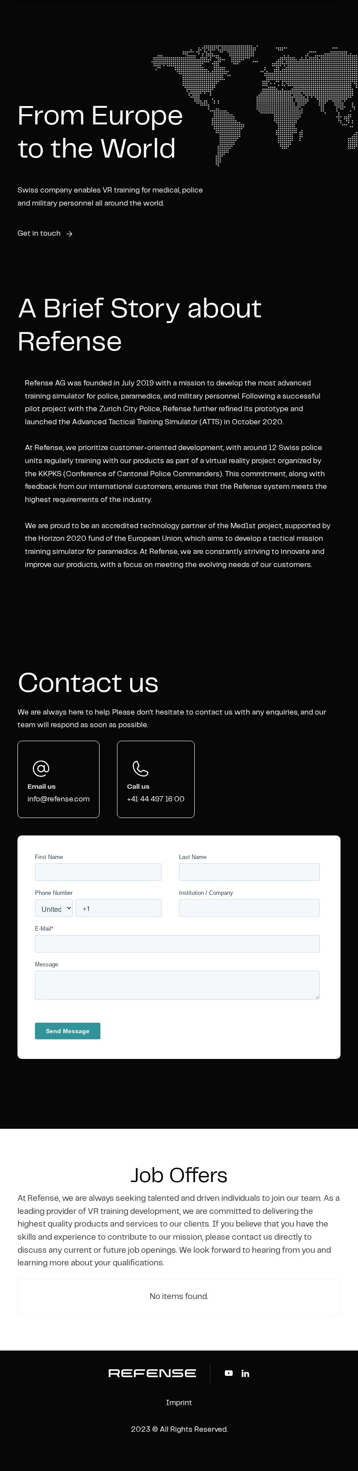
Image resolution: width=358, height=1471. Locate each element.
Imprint (179, 1402)
